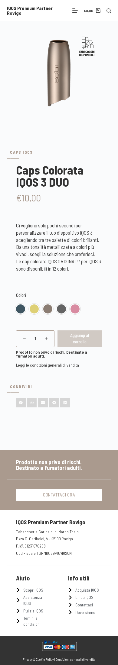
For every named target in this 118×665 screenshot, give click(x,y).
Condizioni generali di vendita (75, 659)
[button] (21, 403)
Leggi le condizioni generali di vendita (47, 365)
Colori (21, 295)
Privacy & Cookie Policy (38, 659)
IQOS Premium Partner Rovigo (30, 10)
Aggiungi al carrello (79, 338)
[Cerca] (109, 10)
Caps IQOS (21, 152)
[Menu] (75, 10)
